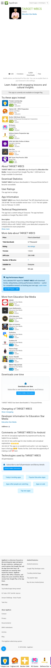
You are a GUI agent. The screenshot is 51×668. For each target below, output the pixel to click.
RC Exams (12, 125)
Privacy (4, 618)
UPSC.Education (14, 316)
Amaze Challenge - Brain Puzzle (11, 598)
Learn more (43, 285)
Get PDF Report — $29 (11, 289)
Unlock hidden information (25, 393)
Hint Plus (12, 149)
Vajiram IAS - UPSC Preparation (19, 109)
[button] (25, 426)
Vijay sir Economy (14, 324)
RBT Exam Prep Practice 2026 (18, 157)
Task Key (4, 602)
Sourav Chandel (14, 357)
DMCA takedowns (7, 627)
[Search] (47, 3)
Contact (4, 614)
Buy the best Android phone (35, 582)
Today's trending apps (13, 477)
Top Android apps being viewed (11, 588)
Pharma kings (13, 349)
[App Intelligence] (3, 648)
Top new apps (25, 491)
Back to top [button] (46, 650)
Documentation (6, 623)
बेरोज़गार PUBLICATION (15, 365)
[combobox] (37, 2)
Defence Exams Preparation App (19, 133)
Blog (3, 637)
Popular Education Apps (37, 477)
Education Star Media (24, 296)
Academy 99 (13, 341)
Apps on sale (40, 484)
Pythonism (12, 333)
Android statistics (32, 564)
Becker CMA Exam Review (17, 117)
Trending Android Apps (34, 573)
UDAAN (11, 300)
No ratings (31, 246)
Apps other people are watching (17, 484)
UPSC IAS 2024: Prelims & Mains (19, 141)
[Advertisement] (25, 45)
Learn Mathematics (15, 308)
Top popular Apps (32, 578)
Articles (4, 632)
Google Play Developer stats (35, 568)
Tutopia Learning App (15, 101)
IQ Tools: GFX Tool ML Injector (11, 593)
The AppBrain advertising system (12, 641)
